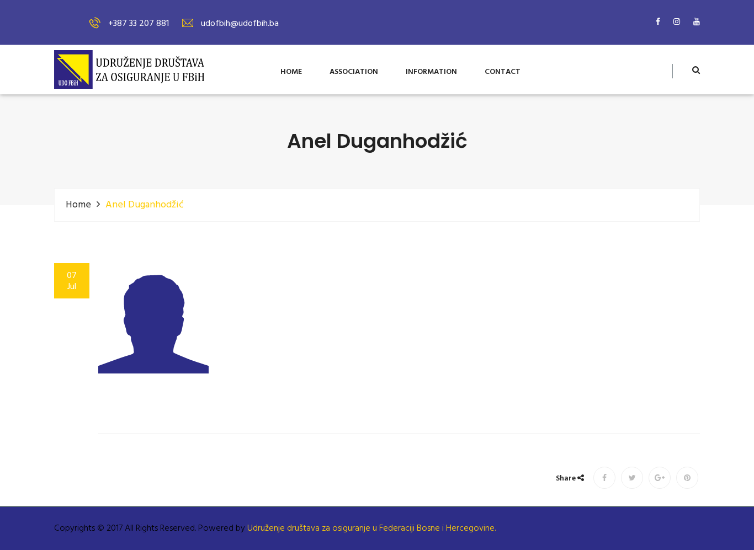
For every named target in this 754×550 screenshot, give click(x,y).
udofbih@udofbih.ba (240, 24)
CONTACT (503, 72)
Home (78, 204)
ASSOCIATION (354, 72)
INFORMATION (431, 72)
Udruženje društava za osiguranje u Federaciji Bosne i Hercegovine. (371, 528)
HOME (291, 72)
